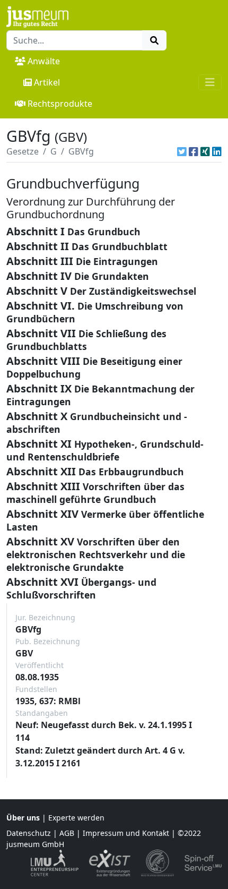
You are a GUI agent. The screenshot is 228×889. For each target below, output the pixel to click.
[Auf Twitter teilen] (182, 151)
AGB (66, 833)
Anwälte (44, 61)
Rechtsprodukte (60, 103)
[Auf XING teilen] (205, 151)
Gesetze (22, 151)
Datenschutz (28, 833)
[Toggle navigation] (210, 82)
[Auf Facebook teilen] (193, 151)
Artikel (47, 82)
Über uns (23, 818)
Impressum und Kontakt (126, 833)
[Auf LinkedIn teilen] (217, 151)
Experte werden (76, 818)
